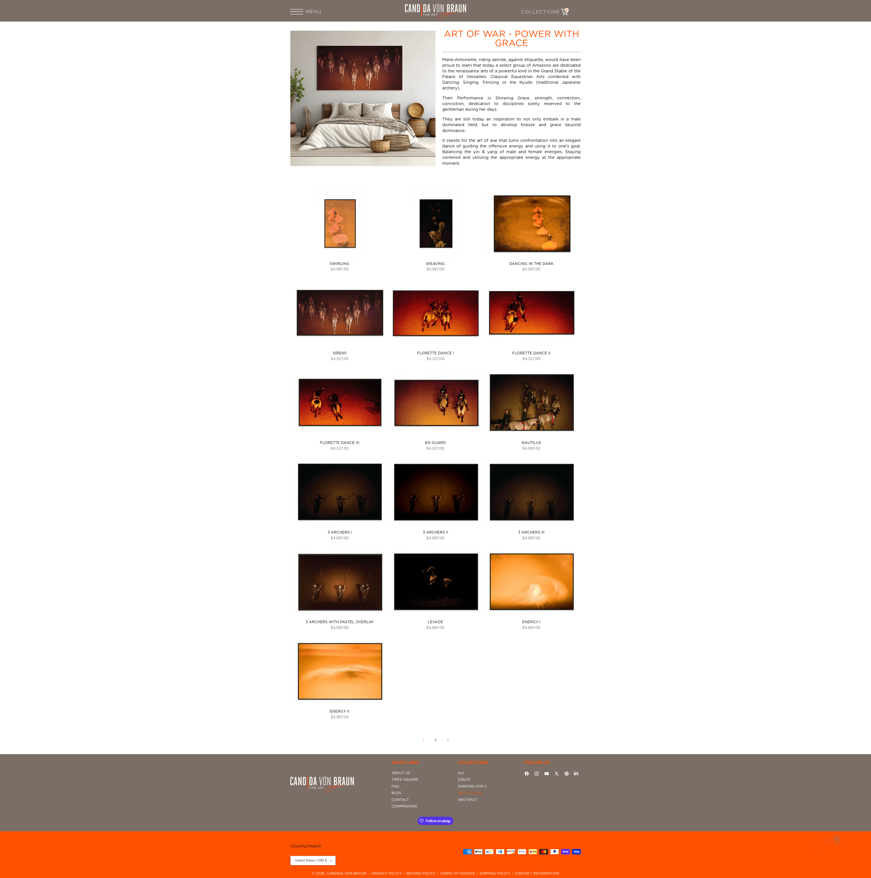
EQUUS (464, 779)
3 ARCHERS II (435, 532)
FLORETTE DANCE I (435, 353)
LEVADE (435, 622)
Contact (400, 800)
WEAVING (435, 264)
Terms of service (457, 873)
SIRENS (340, 353)
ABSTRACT (467, 800)
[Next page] (448, 740)
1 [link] (423, 740)
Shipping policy (495, 873)
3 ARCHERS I (340, 532)
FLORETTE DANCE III (339, 443)
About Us (400, 773)
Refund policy (421, 873)
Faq (395, 786)
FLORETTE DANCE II (531, 353)
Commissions (404, 806)
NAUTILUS (531, 443)
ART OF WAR (470, 793)
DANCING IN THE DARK (531, 264)
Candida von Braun (347, 873)
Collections (540, 11)
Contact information (537, 873)
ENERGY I (531, 622)
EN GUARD (435, 443)
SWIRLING (339, 264)
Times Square (404, 779)
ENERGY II (339, 711)
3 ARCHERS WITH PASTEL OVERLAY (340, 622)
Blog (396, 793)
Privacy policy (387, 873)
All (461, 773)
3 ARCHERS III (531, 532)
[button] (302, 12)
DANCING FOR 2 (472, 786)
